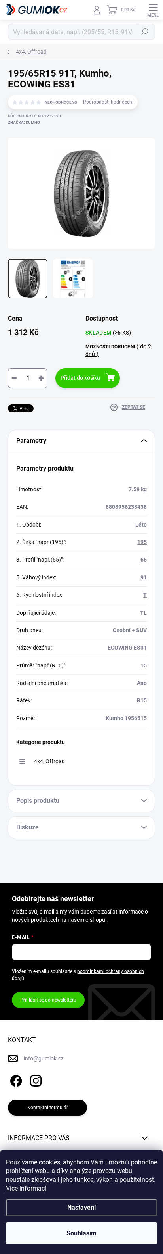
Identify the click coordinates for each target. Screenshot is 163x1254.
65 (143, 559)
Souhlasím (81, 1233)
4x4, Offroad (49, 761)
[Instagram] (35, 1079)
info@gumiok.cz (44, 1058)
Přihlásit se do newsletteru (48, 1000)
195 (142, 542)
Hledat (145, 32)
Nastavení (81, 1207)
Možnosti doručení (118, 350)
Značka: (24, 122)
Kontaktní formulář (47, 1107)
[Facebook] (15, 1079)
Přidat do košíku (80, 378)
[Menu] (153, 10)
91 (143, 577)
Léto (141, 524)
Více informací (26, 1188)
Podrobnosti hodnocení (108, 102)
